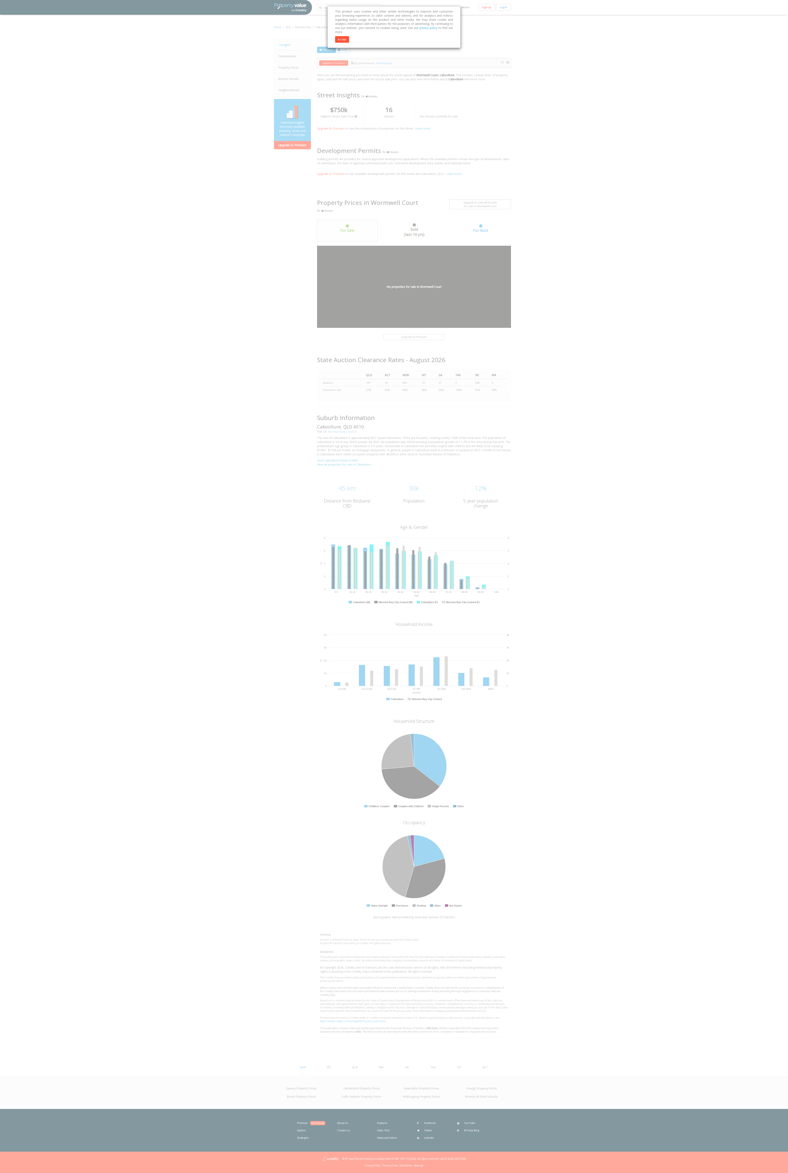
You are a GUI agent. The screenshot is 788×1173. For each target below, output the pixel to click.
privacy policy (428, 28)
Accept (342, 39)
